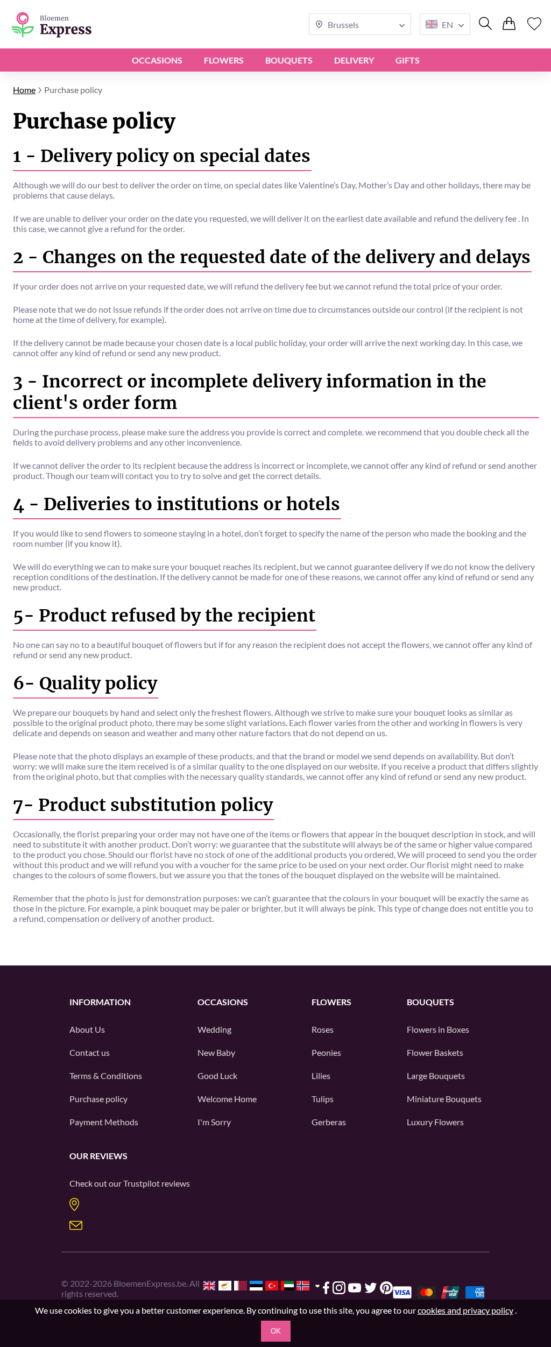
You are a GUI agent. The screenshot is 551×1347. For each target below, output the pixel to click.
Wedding (214, 1029)
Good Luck (217, 1075)
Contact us (89, 1052)
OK (276, 1331)
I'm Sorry (214, 1122)
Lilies (321, 1075)
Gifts (407, 60)
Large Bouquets (436, 1075)
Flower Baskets (435, 1052)
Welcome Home (227, 1099)
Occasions (157, 60)
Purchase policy (98, 1099)
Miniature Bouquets (444, 1099)
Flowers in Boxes (438, 1029)
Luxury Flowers (435, 1122)
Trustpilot (141, 1183)
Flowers (224, 60)
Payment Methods (103, 1122)
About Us (87, 1029)
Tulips (323, 1099)
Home (24, 89)
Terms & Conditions (105, 1075)
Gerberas (329, 1122)
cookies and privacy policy (465, 1310)
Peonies (326, 1052)
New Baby (216, 1052)
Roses (323, 1029)
